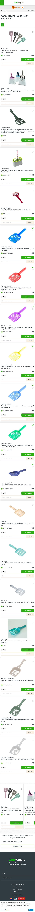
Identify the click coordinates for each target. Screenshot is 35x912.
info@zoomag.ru (18, 891)
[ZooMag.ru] (19, 2)
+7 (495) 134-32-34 (17, 884)
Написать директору (17, 894)
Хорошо (31, 909)
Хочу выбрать (4, 909)
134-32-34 (13, 2)
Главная (31, 10)
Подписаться (17, 846)
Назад (4, 10)
